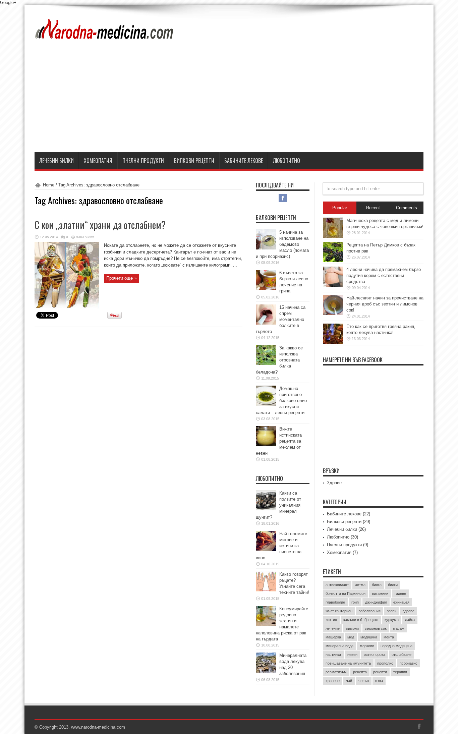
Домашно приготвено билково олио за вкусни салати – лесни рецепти (281, 400)
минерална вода (339, 646)
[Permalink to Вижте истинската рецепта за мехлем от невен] (266, 444)
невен (352, 655)
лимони (352, 628)
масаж (398, 628)
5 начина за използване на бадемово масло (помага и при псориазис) (282, 244)
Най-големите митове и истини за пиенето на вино (281, 545)
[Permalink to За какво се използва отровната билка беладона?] (266, 363)
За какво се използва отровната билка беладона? (279, 360)
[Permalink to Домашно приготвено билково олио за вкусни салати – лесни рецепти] (266, 404)
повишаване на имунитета (348, 663)
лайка (410, 620)
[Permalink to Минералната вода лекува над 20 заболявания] (266, 671)
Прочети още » (121, 278)
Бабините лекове (243, 161)
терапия (400, 672)
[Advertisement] (229, 102)
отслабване (401, 655)
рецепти (380, 672)
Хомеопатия (98, 161)
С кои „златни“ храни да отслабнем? (100, 225)
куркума (392, 620)
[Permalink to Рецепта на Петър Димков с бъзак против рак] (333, 260)
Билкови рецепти (194, 161)
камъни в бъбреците (360, 620)
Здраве (334, 482)
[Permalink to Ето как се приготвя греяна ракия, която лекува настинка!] (333, 342)
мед (350, 637)
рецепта (360, 672)
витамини (380, 593)
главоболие (335, 602)
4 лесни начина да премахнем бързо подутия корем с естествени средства (383, 275)
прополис (385, 663)
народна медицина (396, 646)
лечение (333, 628)
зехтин (331, 620)
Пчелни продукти (143, 161)
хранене (333, 681)
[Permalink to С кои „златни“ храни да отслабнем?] (67, 306)
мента (389, 637)
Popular (339, 207)
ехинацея (401, 602)
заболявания (370, 611)
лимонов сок (376, 628)
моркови (367, 646)
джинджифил (376, 602)
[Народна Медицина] (105, 35)
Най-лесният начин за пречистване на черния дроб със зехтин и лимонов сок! (384, 304)
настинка (333, 655)
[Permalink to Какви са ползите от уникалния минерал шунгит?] (266, 508)
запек (391, 611)
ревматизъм (336, 672)
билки (393, 585)
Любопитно (286, 161)
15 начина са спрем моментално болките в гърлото (280, 319)
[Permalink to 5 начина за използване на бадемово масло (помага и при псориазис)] (266, 247)
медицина (368, 637)
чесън (363, 681)
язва (379, 681)
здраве (408, 611)
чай (349, 681)
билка (377, 585)
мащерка (333, 637)
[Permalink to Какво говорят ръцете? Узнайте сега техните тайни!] (266, 589)
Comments (406, 207)
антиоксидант (337, 585)
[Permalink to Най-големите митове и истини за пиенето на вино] (266, 549)
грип (355, 602)
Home (48, 184)
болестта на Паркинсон (345, 593)
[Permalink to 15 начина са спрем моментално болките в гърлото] (266, 323)
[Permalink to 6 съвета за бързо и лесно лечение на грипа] (266, 288)
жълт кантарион (339, 611)
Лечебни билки (56, 161)
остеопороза (374, 655)
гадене (400, 593)
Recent (373, 207)
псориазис (408, 663)
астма (360, 585)
